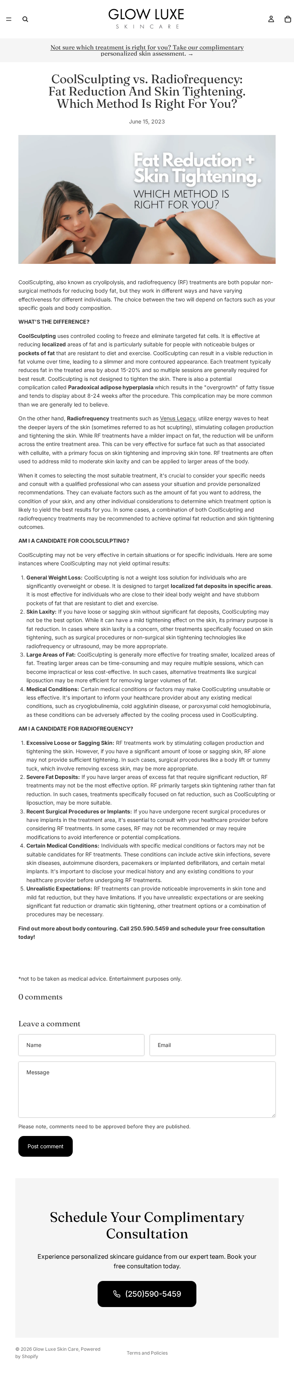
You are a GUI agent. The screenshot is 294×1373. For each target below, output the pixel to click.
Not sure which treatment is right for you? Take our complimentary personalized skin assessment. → (147, 50)
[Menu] (9, 19)
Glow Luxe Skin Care (55, 1349)
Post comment (46, 1146)
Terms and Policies (147, 1353)
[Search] (25, 19)
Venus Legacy (177, 418)
